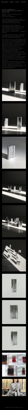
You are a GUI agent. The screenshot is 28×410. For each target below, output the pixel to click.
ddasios (21, 407)
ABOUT (17, 1)
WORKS (12, 1)
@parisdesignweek (15, 37)
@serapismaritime (15, 22)
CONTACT (23, 1)
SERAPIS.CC (12, 16)
